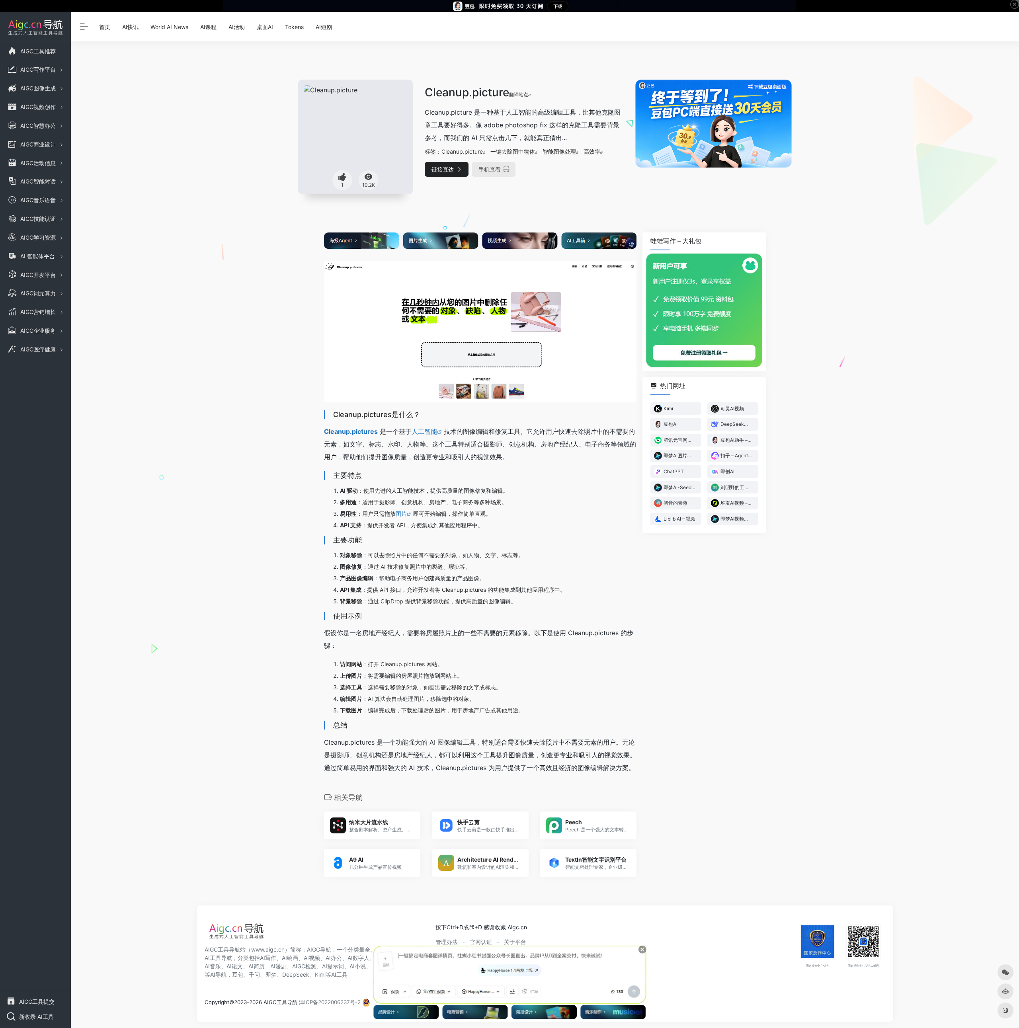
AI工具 (339, 974)
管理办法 (446, 941)
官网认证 (481, 941)
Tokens (294, 26)
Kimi (320, 974)
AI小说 (357, 966)
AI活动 (236, 26)
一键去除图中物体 (512, 151)
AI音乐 (213, 966)
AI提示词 (333, 966)
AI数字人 (358, 957)
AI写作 (268, 957)
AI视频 (312, 957)
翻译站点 (518, 95)
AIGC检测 (304, 966)
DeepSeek (295, 974)
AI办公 (334, 957)
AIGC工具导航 (222, 949)
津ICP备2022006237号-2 (330, 1002)
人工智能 (424, 431)
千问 (254, 974)
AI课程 (208, 26)
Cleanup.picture (462, 151)
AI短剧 (324, 26)
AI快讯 (130, 26)
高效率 (592, 151)
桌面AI (265, 26)
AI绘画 (290, 957)
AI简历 (256, 966)
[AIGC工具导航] (236, 933)
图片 (401, 513)
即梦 (271, 974)
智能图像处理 (559, 151)
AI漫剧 (278, 966)
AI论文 (234, 966)
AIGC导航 (319, 949)
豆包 (237, 974)
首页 (104, 26)
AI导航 (218, 974)
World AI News (169, 26)
